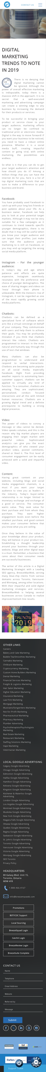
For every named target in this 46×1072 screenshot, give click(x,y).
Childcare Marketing (13, 664)
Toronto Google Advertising (16, 843)
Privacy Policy (9, 863)
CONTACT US (27, 5)
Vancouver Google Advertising (18, 847)
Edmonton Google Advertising (17, 774)
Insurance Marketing (13, 696)
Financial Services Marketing (17, 680)
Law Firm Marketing (12, 700)
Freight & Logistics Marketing (17, 684)
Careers (7, 649)
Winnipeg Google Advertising (17, 855)
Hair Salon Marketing (13, 688)
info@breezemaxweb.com (22, 896)
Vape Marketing (10, 746)
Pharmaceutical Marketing (15, 715)
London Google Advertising (16, 800)
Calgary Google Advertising (16, 766)
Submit (12, 1020)
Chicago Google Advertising (16, 770)
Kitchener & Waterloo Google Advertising (17, 795)
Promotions (18, 908)
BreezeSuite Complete (18, 953)
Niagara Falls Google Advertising (19, 820)
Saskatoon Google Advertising (17, 835)
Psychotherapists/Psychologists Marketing (18, 729)
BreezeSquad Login (18, 930)
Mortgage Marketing (13, 704)
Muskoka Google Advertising (17, 812)
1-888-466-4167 (17, 887)
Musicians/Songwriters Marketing (19, 707)
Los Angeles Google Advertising (18, 804)
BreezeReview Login (18, 945)
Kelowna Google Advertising (16, 785)
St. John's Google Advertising (17, 839)
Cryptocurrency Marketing (16, 668)
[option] (6, 1046)
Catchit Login (18, 938)
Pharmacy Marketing (13, 719)
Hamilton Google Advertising (17, 781)
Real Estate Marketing (13, 734)
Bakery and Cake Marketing (16, 652)
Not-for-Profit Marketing (15, 711)
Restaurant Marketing (13, 738)
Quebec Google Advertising (16, 827)
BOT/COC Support (18, 915)
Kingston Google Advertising (17, 789)
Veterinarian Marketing (14, 750)
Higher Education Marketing (16, 692)
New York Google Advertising (17, 816)
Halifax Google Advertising (16, 778)
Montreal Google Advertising (17, 808)
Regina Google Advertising (16, 831)
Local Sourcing (18, 923)
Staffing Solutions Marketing (17, 742)
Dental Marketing (11, 676)
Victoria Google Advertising (16, 851)
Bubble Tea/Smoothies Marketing (19, 656)
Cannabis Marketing (12, 660)
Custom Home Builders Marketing (19, 672)
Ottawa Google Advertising (16, 824)
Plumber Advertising (13, 723)
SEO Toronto (9, 859)
